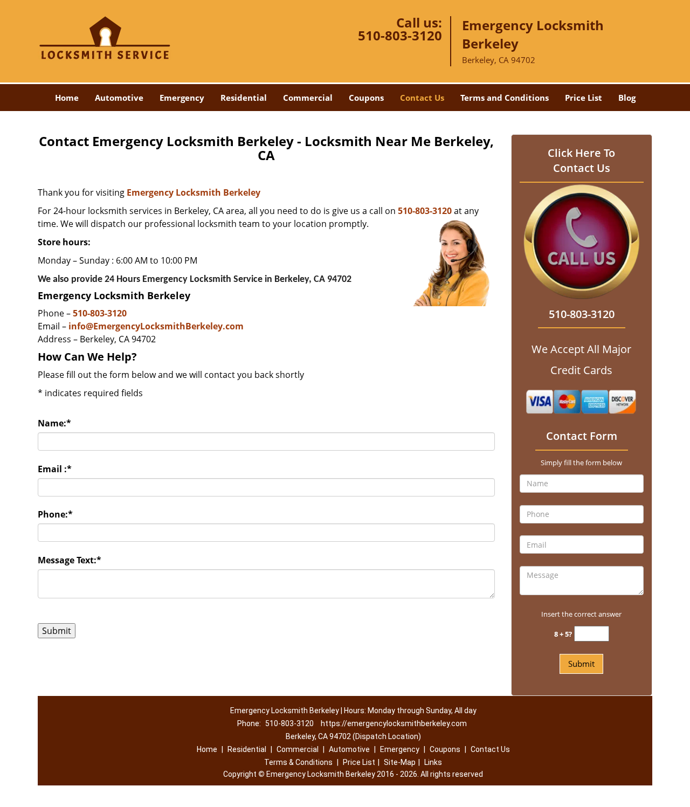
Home (67, 97)
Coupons (366, 97)
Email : (55, 469)
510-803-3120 (400, 35)
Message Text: (69, 560)
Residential (243, 97)
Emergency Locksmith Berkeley (193, 192)
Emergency (182, 97)
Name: (54, 423)
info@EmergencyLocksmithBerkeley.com (156, 326)
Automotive (119, 97)
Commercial (308, 97)
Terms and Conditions (504, 97)
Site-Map (400, 762)
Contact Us (422, 97)
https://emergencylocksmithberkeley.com (394, 723)
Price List (583, 97)
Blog (627, 97)
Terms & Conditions (298, 762)
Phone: (55, 514)
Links (433, 762)
